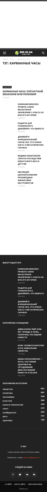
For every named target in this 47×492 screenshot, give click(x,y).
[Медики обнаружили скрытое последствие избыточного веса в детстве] (9, 158)
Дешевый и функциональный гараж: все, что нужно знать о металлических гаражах (30, 142)
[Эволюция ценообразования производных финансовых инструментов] (9, 175)
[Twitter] (20, 474)
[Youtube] (34, 474)
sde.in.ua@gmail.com (31, 457)
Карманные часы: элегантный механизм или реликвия (23, 93)
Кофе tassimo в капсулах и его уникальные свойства (31, 348)
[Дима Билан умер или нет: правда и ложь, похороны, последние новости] (9, 332)
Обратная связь (35, 484)
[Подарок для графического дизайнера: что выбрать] (9, 126)
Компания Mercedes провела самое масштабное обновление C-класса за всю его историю (31, 109)
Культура (7, 87)
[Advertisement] (23, 24)
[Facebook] (13, 474)
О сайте (8, 484)
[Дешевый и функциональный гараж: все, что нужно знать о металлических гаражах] (9, 139)
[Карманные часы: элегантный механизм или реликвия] (23, 78)
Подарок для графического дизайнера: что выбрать (31, 126)
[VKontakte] (27, 474)
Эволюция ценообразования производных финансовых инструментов (27, 177)
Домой (5, 59)
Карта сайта (19, 484)
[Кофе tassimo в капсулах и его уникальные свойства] (9, 348)
